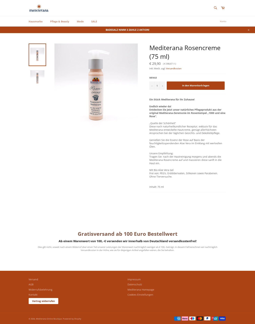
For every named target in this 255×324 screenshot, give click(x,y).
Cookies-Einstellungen (140, 294)
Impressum (134, 279)
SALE (94, 21)
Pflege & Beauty (59, 21)
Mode (80, 21)
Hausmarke (35, 21)
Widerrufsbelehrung (40, 289)
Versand (33, 279)
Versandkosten (173, 68)
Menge (153, 77)
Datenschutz (135, 284)
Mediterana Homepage (141, 289)
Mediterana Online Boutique (49, 318)
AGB (31, 284)
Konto (223, 21)
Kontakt (33, 294)
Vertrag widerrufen (43, 301)
